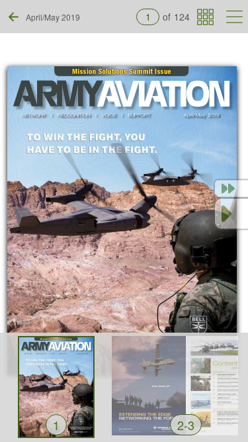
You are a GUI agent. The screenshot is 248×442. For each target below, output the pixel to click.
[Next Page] (231, 214)
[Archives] (205, 16)
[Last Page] (231, 188)
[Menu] (234, 16)
